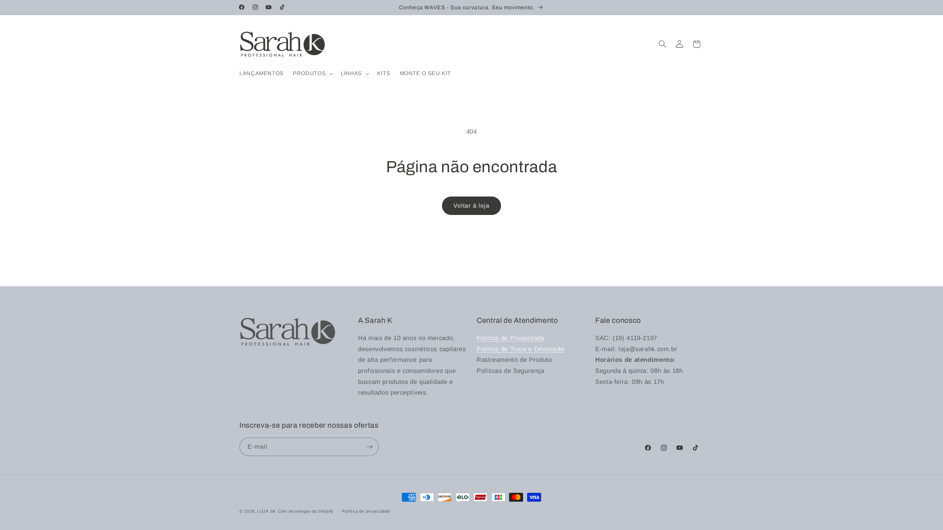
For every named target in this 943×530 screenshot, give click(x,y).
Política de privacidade (366, 511)
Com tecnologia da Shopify (306, 511)
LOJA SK (267, 511)
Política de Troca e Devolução (520, 349)
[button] (312, 74)
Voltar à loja (471, 205)
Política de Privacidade (510, 338)
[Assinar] (369, 447)
